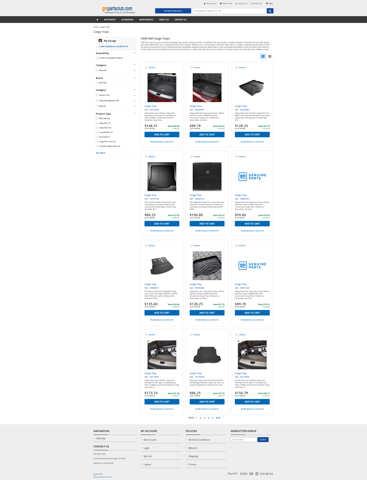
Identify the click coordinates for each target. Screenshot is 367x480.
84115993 (244, 376)
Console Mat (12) (106, 132)
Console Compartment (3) (109, 146)
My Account (210, 3)
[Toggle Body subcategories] (134, 70)
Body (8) (102, 106)
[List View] (269, 56)
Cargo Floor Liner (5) (107, 141)
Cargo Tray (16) (105, 127)
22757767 (154, 198)
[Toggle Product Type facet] (134, 113)
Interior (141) (104, 95)
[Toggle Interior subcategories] (134, 95)
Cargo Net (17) (105, 123)
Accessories (127, 19)
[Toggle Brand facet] (134, 78)
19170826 (199, 376)
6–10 (218, 417)
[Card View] (262, 56)
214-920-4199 (256, 3)
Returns (193, 448)
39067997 (244, 198)
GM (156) (102, 82)
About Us (164, 19)
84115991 (154, 376)
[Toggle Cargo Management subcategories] (134, 100)
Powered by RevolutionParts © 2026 (103, 475)
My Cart (148, 456)
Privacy (192, 464)
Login (147, 448)
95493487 (199, 109)
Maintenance (146, 19)
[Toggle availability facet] (134, 53)
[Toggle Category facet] (134, 65)
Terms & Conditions (199, 439)
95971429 (244, 288)
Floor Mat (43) (104, 118)
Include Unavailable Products (111, 58)
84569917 (154, 288)
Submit (263, 439)
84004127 (199, 198)
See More (100, 152)
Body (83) (103, 70)
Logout (147, 464)
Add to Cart (162, 134)
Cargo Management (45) (109, 100)
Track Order (226, 3)
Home (96, 27)
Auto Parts (110, 19)
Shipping (193, 456)
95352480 (199, 288)
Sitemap (100, 438)
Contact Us (242, 3)
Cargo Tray (150, 106)
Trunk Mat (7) (104, 137)
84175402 (154, 109)
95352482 (244, 109)
